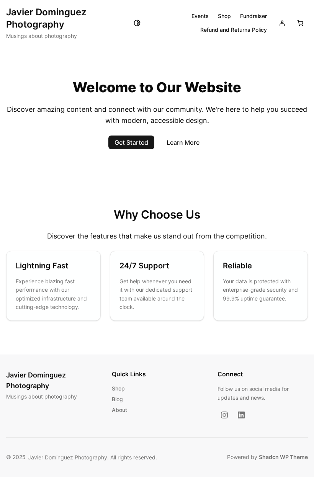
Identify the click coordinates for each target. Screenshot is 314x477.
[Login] (282, 23)
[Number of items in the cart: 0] (300, 23)
